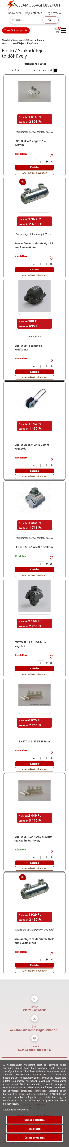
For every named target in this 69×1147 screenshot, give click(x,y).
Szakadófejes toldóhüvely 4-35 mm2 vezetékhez (33, 245)
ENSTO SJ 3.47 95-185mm (34, 741)
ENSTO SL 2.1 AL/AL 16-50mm (34, 547)
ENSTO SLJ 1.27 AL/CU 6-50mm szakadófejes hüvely (33, 838)
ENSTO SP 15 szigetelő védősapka (28, 347)
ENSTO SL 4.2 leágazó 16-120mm (30, 143)
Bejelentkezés (33, 13)
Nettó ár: (23, 117)
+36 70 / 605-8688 (34, 1010)
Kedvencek (15, 13)
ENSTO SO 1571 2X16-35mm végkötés (31, 446)
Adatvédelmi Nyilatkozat (16, 1109)
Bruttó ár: (23, 122)
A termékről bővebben (34, 172)
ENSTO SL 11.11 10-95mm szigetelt (30, 644)
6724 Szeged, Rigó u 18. (34, 1050)
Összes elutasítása (34, 1119)
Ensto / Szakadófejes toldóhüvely (20, 43)
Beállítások (34, 1128)
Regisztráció (53, 13)
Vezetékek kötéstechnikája (27, 40)
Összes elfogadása (35, 1137)
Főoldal (6, 40)
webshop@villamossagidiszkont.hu (35, 1030)
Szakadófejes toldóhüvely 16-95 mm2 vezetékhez (34, 941)
